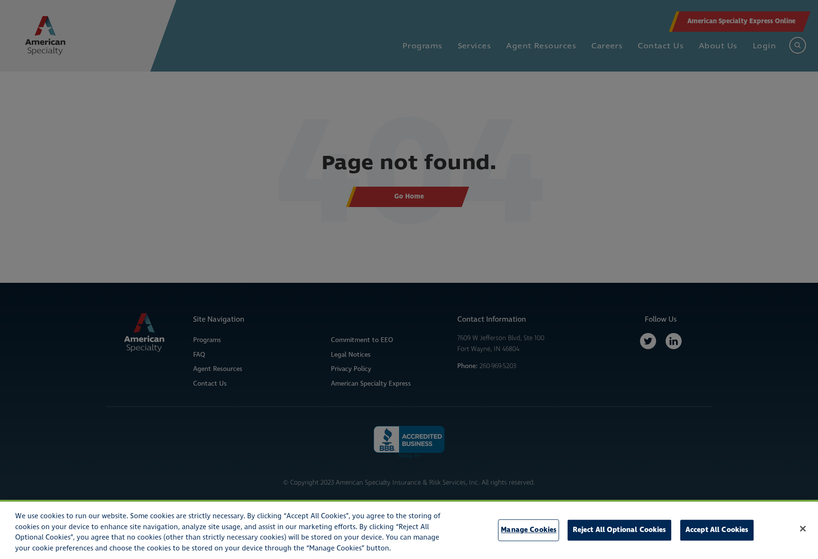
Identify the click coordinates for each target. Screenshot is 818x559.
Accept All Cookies (716, 530)
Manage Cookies (528, 530)
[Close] (802, 528)
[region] (409, 529)
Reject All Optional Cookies (619, 530)
